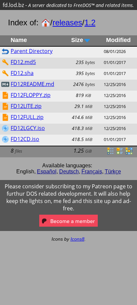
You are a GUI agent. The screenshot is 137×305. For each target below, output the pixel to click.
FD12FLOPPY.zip (31, 95)
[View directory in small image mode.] (129, 153)
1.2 (89, 22)
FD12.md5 (23, 62)
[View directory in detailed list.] (110, 153)
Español (47, 171)
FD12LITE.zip (26, 106)
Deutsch (69, 171)
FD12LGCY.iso (28, 128)
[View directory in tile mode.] (120, 153)
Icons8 (77, 239)
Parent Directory (32, 51)
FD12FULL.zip (27, 117)
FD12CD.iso (25, 139)
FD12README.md (32, 84)
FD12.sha (22, 73)
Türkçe (113, 171)
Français (91, 171)
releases (67, 22)
